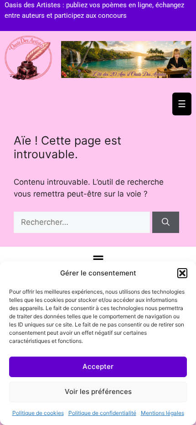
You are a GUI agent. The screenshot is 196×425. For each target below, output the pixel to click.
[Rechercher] (165, 222)
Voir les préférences (98, 391)
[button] (182, 273)
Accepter (98, 366)
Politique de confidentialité (102, 412)
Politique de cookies (38, 412)
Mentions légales (162, 412)
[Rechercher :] (83, 222)
